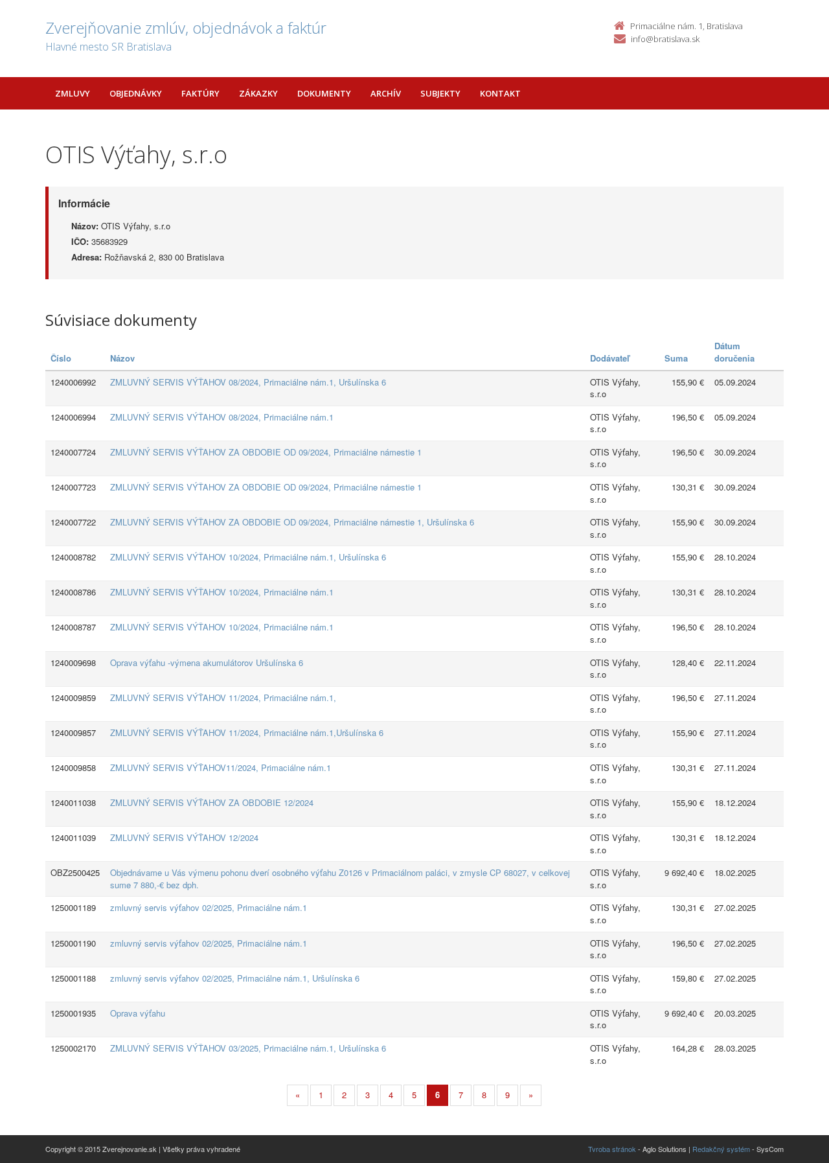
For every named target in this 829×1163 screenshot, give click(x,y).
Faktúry (200, 93)
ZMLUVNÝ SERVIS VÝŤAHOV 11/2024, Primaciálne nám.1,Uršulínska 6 (246, 732)
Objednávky (135, 93)
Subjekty (440, 93)
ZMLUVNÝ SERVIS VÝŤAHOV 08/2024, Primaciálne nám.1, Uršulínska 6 (248, 382)
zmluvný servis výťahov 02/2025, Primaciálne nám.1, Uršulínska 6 (234, 978)
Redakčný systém (721, 1149)
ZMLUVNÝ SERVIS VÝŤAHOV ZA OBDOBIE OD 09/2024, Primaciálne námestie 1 (266, 452)
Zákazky (258, 93)
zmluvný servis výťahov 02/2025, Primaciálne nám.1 (208, 907)
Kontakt (500, 93)
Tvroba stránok (612, 1149)
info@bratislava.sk (665, 39)
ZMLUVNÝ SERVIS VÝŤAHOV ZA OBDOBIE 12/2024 (211, 802)
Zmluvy (72, 93)
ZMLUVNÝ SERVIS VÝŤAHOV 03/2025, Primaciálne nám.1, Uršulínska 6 (248, 1048)
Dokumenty (324, 93)
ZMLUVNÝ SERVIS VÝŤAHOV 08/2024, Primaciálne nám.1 (222, 417)
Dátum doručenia (734, 352)
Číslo (61, 358)
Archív (385, 93)
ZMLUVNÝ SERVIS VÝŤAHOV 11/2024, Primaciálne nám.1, (223, 697)
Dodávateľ (610, 358)
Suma (676, 358)
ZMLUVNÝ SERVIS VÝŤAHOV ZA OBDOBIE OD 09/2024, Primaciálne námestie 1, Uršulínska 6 (292, 522)
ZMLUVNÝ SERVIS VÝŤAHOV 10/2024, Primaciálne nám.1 (222, 592)
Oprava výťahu (137, 1013)
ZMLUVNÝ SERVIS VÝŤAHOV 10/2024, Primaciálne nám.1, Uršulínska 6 (248, 557)
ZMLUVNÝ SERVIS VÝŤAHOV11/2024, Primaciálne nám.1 (220, 767)
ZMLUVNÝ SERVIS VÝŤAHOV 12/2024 (184, 837)
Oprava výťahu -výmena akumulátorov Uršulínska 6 (206, 662)
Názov (122, 358)
